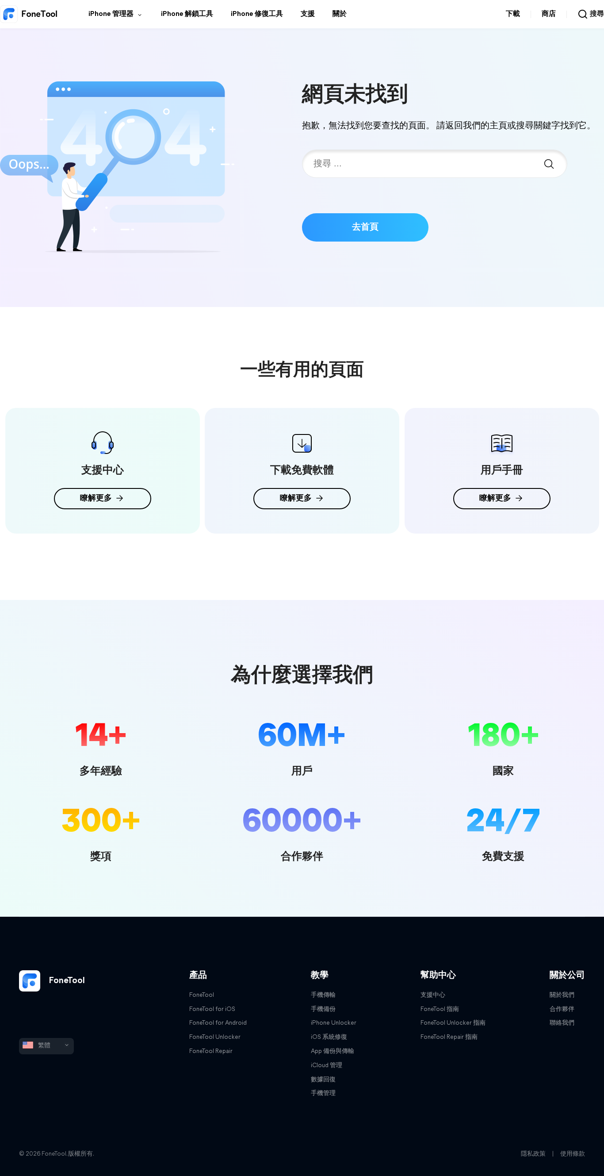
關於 (340, 14)
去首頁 (365, 227)
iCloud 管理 (326, 1065)
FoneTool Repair (211, 1051)
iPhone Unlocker (333, 1023)
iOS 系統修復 (329, 1037)
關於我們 (562, 995)
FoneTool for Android (218, 1023)
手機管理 (323, 1093)
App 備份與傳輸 (332, 1051)
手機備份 (323, 1009)
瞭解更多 (96, 499)
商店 (549, 14)
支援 (308, 14)
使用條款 (572, 1154)
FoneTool (66, 980)
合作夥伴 (562, 1009)
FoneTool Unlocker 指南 (453, 1023)
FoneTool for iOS (212, 1009)
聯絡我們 (562, 1023)
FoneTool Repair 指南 (449, 1037)
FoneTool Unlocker (215, 1037)
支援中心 (433, 995)
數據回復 (323, 1079)
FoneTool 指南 (440, 1009)
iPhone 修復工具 (257, 14)
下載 (513, 14)
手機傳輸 (323, 995)
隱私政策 (533, 1154)
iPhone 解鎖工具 (187, 14)
